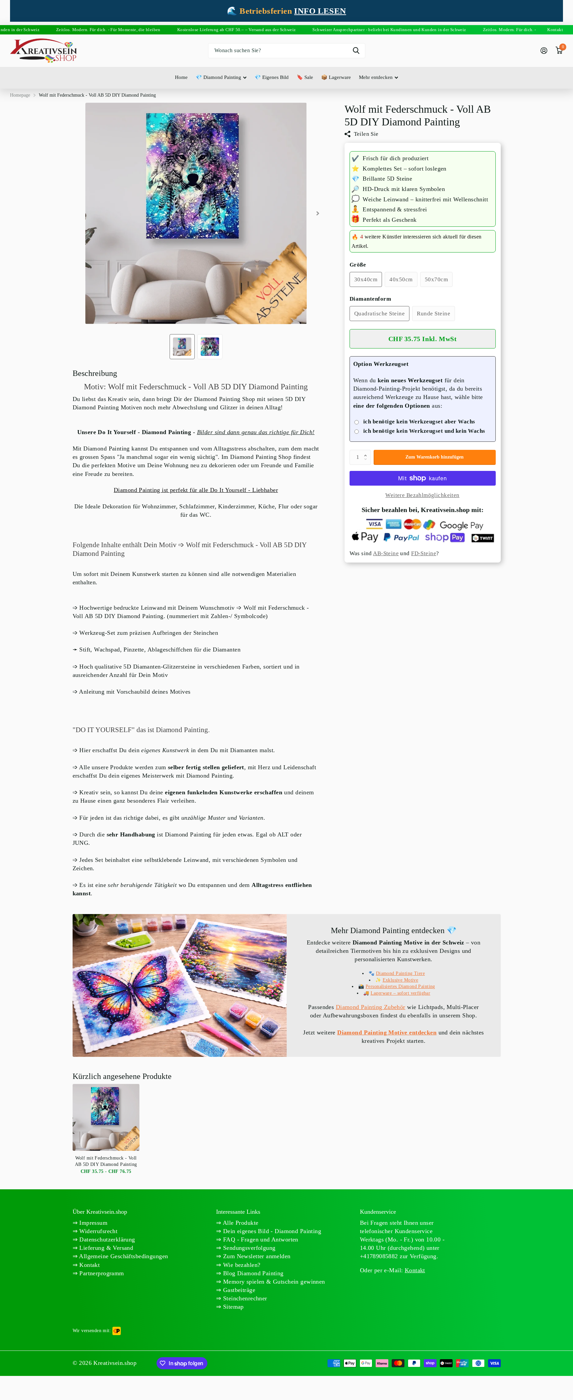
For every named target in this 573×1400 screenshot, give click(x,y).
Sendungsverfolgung (248, 1247)
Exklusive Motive (400, 980)
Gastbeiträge (238, 1290)
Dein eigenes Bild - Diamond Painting (271, 1231)
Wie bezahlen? (241, 1265)
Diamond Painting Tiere (400, 973)
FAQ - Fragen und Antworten (259, 1239)
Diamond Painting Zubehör (370, 1007)
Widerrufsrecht (97, 1231)
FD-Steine (423, 554)
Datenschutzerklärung (106, 1239)
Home (181, 77)
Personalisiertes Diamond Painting (400, 986)
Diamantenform (370, 299)
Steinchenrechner (244, 1298)
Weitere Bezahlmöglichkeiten (422, 495)
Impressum (92, 1222)
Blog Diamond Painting (252, 1273)
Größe (358, 265)
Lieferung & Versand (105, 1247)
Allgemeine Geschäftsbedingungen (123, 1256)
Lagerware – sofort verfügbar (401, 993)
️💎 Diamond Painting (218, 77)
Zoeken (356, 50)
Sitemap (232, 1306)
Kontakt (89, 1265)
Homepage (20, 95)
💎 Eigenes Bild (272, 77)
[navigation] (182, 346)
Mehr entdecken (376, 77)
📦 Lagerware (336, 77)
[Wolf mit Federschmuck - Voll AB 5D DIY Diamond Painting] (106, 1117)
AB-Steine (386, 554)
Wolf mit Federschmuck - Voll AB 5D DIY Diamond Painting (106, 1161)
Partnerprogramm (101, 1273)
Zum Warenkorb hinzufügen (434, 457)
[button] (367, 451)
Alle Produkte (240, 1222)
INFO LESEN (320, 10)
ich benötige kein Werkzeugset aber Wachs (419, 422)
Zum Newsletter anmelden (256, 1256)
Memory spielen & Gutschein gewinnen (273, 1281)
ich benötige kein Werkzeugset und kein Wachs (424, 431)
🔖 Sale (305, 77)
